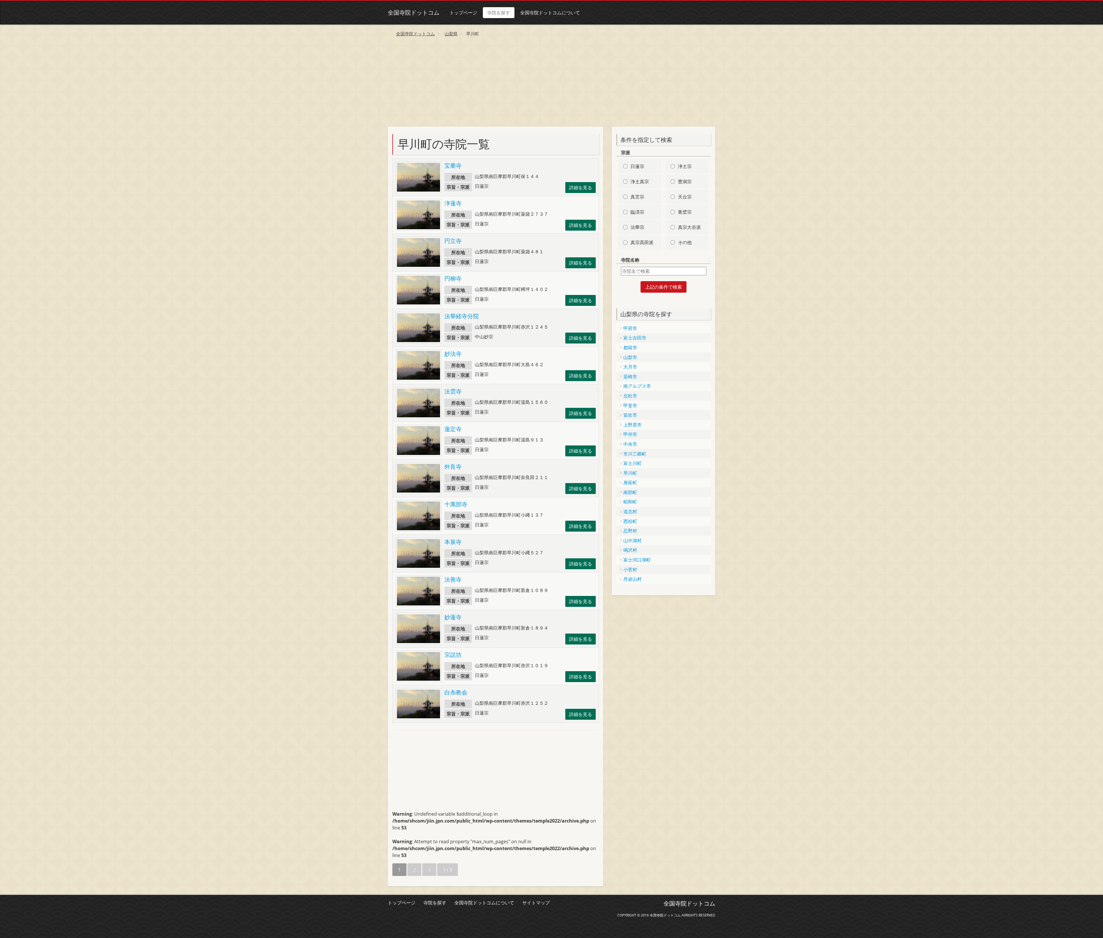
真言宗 (637, 197)
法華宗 (637, 227)
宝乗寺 (453, 165)
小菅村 (630, 569)
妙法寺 (453, 354)
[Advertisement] (551, 83)
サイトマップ (536, 903)
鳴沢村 (630, 550)
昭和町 (630, 502)
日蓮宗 (637, 166)
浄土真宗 (639, 181)
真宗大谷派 (689, 227)
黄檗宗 (685, 212)
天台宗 (685, 197)
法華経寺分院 (461, 316)
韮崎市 (630, 376)
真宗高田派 (641, 242)
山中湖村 (632, 540)
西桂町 (630, 521)
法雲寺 (453, 391)
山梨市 (630, 357)
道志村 (630, 511)
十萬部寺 (455, 504)
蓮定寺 (453, 429)
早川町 (630, 473)
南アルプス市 (637, 386)
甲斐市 (630, 405)
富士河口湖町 (637, 560)
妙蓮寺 (453, 617)
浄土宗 (685, 166)
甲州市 (630, 434)
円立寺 (453, 241)
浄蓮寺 (453, 203)
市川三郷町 (634, 454)
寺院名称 (630, 260)
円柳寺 (453, 278)
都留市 (630, 347)
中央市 (630, 444)
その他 (685, 242)
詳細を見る (580, 187)
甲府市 (630, 328)
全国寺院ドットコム (413, 12)
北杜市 (630, 396)
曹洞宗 (685, 181)
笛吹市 (630, 415)
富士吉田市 (634, 338)
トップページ (463, 12)
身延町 (630, 482)
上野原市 (632, 425)
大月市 (630, 367)
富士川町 (632, 463)
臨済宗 (637, 212)
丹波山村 (632, 579)
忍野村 (630, 531)
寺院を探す (498, 12)
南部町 (630, 492)
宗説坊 (453, 655)
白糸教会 (455, 692)
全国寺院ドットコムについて (550, 12)
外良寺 (453, 466)
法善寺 (453, 579)
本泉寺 (453, 542)
